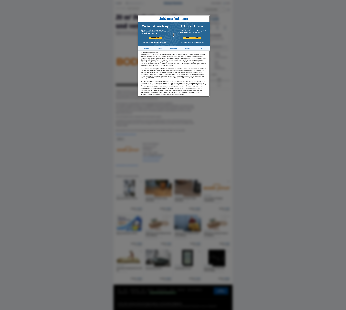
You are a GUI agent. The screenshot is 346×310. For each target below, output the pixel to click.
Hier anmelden (199, 42)
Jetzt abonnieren (192, 38)
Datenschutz (173, 48)
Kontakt (160, 48)
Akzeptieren (155, 38)
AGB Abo (187, 48)
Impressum (146, 48)
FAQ (201, 48)
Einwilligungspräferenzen (159, 42)
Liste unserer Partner (150, 33)
